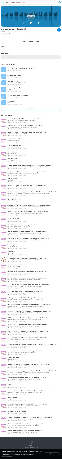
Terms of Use (31, 441)
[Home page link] (3, 2)
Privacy (31, 443)
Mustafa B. (4, 31)
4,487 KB (8, 33)
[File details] (31, 69)
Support (31, 445)
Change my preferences (7, 456)
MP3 (3, 33)
